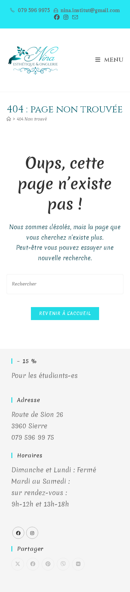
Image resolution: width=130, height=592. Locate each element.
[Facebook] (18, 533)
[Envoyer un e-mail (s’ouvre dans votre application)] (74, 17)
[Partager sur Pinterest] (48, 564)
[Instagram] (32, 533)
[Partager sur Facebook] (33, 564)
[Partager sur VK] (78, 564)
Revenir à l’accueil (65, 313)
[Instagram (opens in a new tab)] (66, 17)
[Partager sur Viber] (63, 564)
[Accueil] (9, 119)
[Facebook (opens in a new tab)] (57, 17)
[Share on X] (17, 564)
